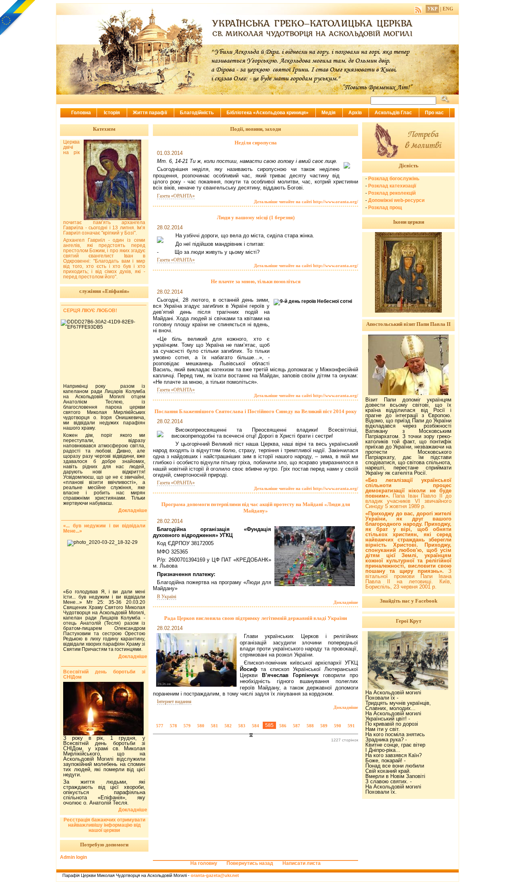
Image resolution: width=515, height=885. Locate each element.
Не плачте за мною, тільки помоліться (256, 281)
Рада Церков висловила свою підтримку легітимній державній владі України (255, 618)
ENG (448, 9)
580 (200, 725)
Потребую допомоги (104, 845)
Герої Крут (408, 621)
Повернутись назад (250, 863)
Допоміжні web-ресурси (396, 200)
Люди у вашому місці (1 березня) (256, 217)
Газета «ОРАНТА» (176, 196)
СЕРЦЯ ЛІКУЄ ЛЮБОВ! (90, 310)
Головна (81, 112)
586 (282, 725)
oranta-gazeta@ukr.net (215, 875)
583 (241, 725)
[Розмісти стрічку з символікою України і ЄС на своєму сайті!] (18, 18)
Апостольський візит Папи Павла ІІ (408, 324)
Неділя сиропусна (256, 143)
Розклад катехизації (392, 186)
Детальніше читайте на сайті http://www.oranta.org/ (306, 201)
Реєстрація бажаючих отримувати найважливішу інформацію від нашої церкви (104, 825)
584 (255, 725)
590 (337, 725)
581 (214, 725)
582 (228, 725)
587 (296, 725)
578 (173, 725)
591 (351, 725)
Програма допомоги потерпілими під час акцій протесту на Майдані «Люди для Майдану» (255, 507)
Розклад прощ (385, 207)
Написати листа (301, 863)
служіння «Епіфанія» (104, 291)
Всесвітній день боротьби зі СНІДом (104, 674)
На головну (203, 863)
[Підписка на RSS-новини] (418, 9)
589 (324, 725)
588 (310, 725)
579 (187, 725)
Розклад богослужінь (393, 178)
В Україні (166, 596)
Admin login (73, 857)
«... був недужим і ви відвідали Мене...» (104, 528)
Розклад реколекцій (392, 193)
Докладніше (346, 602)
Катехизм (104, 129)
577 (159, 725)
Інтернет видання (174, 701)
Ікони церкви (408, 222)
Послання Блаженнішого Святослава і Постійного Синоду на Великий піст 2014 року (255, 411)
